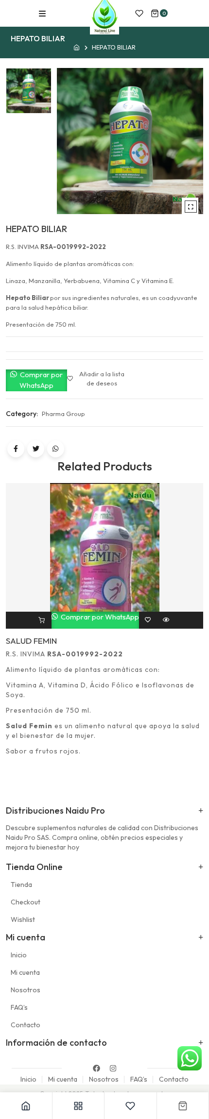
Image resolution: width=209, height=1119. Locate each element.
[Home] (26, 1105)
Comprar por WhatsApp (40, 380)
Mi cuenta (25, 972)
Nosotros (25, 989)
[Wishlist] (130, 1105)
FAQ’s (19, 1007)
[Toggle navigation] (42, 13)
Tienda (21, 884)
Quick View (165, 620)
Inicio (19, 955)
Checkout (25, 902)
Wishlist (23, 919)
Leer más (41, 620)
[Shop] (78, 1105)
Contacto (25, 1024)
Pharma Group (63, 414)
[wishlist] (139, 13)
